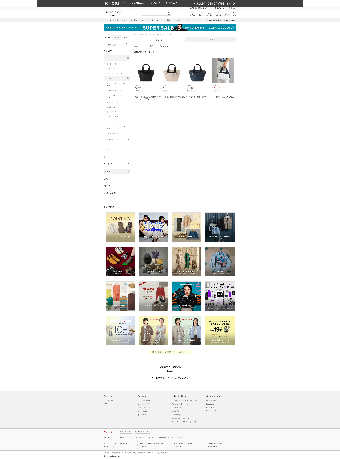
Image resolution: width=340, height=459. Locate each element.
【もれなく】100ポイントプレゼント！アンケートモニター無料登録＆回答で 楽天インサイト (151, 437)
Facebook (210, 404)
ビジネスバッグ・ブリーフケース (116, 96)
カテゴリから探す (144, 408)
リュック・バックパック (115, 73)
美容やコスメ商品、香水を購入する (152, 443)
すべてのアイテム (144, 415)
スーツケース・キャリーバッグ (116, 127)
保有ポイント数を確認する (216, 443)
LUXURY (107, 404)
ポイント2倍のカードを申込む (184, 443)
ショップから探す (144, 404)
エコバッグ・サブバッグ (115, 102)
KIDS (126, 37)
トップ (135, 34)
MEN (117, 37)
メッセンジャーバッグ (115, 90)
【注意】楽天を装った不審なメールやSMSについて (170, 352)
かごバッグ (111, 121)
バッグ (108, 58)
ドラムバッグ (111, 112)
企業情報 (106, 453)
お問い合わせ (177, 411)
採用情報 (164, 453)
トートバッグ (111, 64)
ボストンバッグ (112, 107)
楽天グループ (219, 8)
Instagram (210, 407)
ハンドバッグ (111, 78)
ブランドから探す (144, 400)
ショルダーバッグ (113, 69)
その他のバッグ (112, 133)
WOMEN (108, 37)
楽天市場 (232, 8)
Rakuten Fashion (110, 400)
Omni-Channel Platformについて (184, 422)
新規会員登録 (211, 400)
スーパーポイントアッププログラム (184, 400)
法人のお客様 (177, 415)
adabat (143, 34)
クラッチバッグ (112, 117)
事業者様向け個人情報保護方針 (135, 453)
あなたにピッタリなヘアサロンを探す (116, 443)
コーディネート (210, 39)
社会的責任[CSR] (153, 453)
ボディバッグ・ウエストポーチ (116, 84)
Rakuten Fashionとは (180, 404)
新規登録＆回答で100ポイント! (201, 8)
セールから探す (143, 411)
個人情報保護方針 (117, 453)
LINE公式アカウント (213, 411)
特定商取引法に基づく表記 (181, 418)
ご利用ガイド (177, 408)
